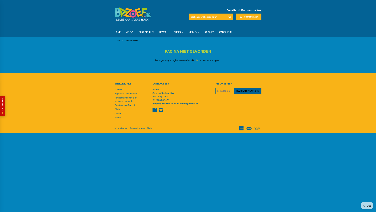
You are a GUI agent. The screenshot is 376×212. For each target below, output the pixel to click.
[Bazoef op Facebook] (154, 110)
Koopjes (209, 32)
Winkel (118, 117)
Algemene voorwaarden (126, 93)
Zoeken (118, 89)
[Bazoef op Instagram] (161, 110)
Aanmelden (232, 10)
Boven (163, 32)
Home (118, 32)
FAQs (117, 109)
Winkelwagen (250, 16)
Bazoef (124, 128)
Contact (118, 113)
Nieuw (129, 32)
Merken (193, 32)
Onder (178, 32)
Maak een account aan (251, 10)
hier (196, 60)
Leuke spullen (146, 32)
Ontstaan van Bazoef (125, 105)
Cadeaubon (225, 32)
